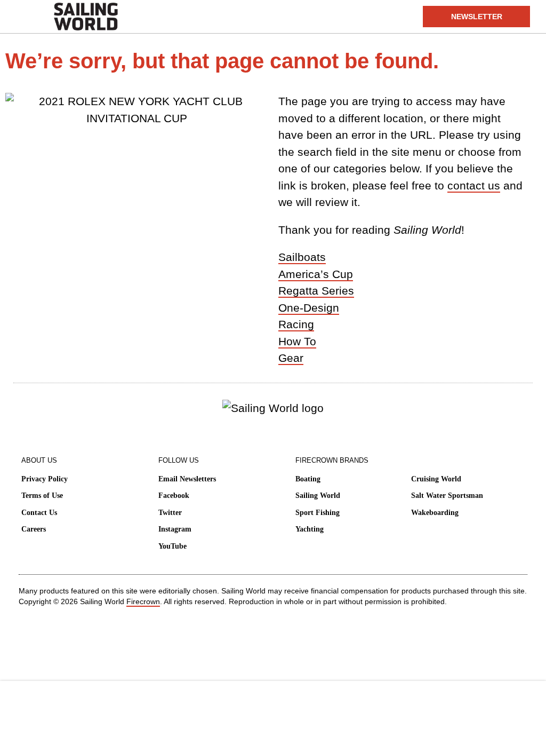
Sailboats (302, 257)
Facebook (173, 496)
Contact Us (39, 513)
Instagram (174, 529)
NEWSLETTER (476, 16)
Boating (307, 479)
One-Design (308, 308)
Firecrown (143, 601)
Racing (296, 324)
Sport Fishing (317, 513)
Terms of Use (42, 496)
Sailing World (317, 496)
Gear (290, 358)
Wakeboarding (435, 513)
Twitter (170, 513)
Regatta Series (316, 290)
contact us (473, 185)
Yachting (309, 529)
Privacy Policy (44, 479)
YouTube (172, 546)
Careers (33, 529)
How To (297, 341)
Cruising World (436, 479)
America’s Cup (315, 274)
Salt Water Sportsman (447, 496)
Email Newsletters (187, 479)
